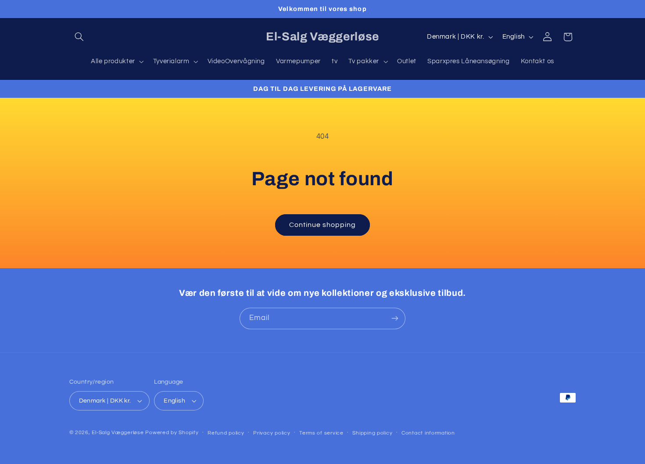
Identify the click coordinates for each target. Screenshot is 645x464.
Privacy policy (271, 433)
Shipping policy (372, 433)
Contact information (428, 433)
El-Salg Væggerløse (117, 432)
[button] (79, 37)
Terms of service (321, 433)
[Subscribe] (395, 318)
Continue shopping (322, 224)
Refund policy (226, 433)
